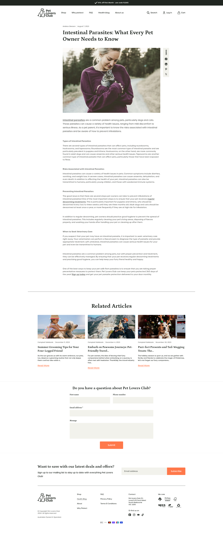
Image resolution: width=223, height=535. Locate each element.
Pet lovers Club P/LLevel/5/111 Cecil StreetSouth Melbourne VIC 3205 (137, 501)
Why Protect (82, 508)
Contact (132, 494)
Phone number (119, 395)
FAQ (102, 494)
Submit (111, 445)
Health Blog (82, 499)
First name (74, 395)
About (79, 504)
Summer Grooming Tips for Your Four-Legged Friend (58, 349)
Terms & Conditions (108, 504)
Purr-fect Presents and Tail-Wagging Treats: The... (161, 349)
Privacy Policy (106, 499)
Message (73, 421)
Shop (79, 494)
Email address (76, 408)
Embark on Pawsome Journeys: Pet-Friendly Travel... (110, 349)
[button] (152, 13)
